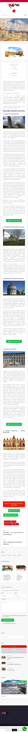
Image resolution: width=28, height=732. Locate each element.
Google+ (9, 555)
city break (14, 521)
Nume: (2, 593)
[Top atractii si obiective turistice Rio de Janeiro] (6, 568)
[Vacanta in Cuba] (3, 669)
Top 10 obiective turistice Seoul (13, 664)
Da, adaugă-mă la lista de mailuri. (9, 623)
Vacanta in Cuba (10, 670)
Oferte (4, 690)
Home (4, 38)
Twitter (14, 555)
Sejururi (7, 690)
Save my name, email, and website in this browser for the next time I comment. (14, 616)
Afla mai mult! (20, 730)
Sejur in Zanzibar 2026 (9, 692)
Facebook (3, 555)
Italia (14, 524)
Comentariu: (3, 599)
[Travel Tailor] (14, 6)
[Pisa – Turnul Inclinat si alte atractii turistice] (14, 52)
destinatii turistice (8, 524)
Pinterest (19, 555)
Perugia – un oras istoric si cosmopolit (13, 533)
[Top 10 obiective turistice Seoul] (19, 568)
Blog (7, 38)
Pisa (17, 524)
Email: (16, 593)
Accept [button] (14, 730)
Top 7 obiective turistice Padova (12, 543)
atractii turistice (7, 521)
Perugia (21, 99)
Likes (14, 66)
